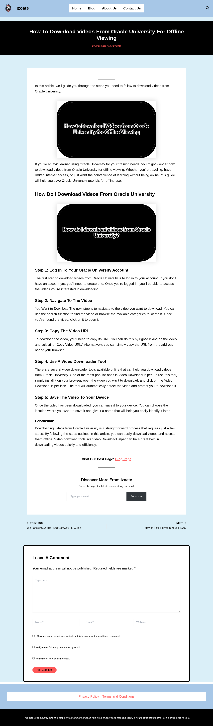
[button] (208, 8)
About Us (109, 8)
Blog (91, 8)
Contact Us (132, 8)
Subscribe (136, 496)
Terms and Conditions (118, 696)
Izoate (23, 8)
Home (76, 8)
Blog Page (123, 459)
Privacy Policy (89, 696)
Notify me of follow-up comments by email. (58, 647)
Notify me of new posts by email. (53, 658)
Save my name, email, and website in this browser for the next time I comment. (78, 636)
